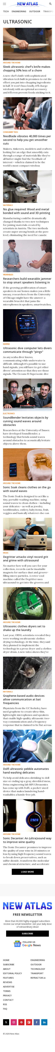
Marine (6, 344)
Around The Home (11, 63)
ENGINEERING (19, 11)
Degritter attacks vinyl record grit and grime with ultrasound (25, 558)
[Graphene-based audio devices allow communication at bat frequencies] (27, 673)
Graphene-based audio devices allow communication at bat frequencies (23, 699)
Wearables (8, 275)
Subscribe (27, 933)
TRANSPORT (37, 973)
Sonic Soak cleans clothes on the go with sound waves (27, 489)
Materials (8, 205)
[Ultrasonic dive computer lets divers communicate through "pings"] (27, 325)
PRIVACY (7, 995)
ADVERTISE (9, 986)
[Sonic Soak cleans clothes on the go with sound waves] (27, 464)
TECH (6, 11)
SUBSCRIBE (8, 964)
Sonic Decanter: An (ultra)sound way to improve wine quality (27, 840)
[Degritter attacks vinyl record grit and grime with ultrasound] (27, 534)
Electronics (9, 413)
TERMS (6, 991)
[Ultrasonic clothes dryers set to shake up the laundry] (27, 603)
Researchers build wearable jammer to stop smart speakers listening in (27, 280)
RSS (5, 1004)
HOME (6, 960)
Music (5, 553)
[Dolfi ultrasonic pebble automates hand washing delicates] (27, 746)
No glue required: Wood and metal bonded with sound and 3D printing (26, 211)
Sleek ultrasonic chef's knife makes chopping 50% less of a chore (26, 68)
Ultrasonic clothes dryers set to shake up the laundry (24, 628)
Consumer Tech (10, 132)
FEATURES (8, 977)
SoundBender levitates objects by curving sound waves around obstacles (25, 421)
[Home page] (27, 5)
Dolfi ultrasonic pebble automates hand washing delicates (26, 770)
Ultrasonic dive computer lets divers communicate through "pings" (27, 350)
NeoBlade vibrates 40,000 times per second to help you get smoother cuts (27, 139)
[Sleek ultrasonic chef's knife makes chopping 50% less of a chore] (27, 44)
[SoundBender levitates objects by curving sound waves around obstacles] (27, 395)
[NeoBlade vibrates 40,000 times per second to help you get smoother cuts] (27, 113)
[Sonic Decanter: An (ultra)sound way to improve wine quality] (27, 815)
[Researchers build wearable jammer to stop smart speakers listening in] (27, 256)
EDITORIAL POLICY (12, 973)
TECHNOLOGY (38, 968)
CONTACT (8, 999)
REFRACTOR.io (38, 977)
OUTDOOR (34, 11)
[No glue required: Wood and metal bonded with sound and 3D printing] (27, 186)
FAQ (5, 1008)
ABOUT (7, 968)
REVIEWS (7, 982)
